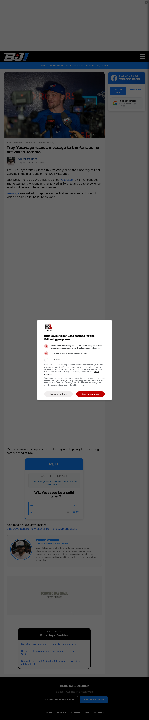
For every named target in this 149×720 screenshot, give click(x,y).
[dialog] (74, 360)
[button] (74, 360)
